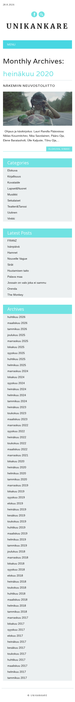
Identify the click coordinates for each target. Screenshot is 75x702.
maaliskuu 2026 (17, 323)
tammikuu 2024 (17, 401)
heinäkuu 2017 (16, 641)
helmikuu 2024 (16, 395)
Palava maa (14, 276)
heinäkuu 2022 (16, 437)
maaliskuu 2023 (17, 419)
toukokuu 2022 (16, 443)
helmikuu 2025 (16, 365)
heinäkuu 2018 (16, 581)
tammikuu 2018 (17, 611)
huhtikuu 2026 (16, 317)
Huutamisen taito (18, 270)
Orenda (12, 288)
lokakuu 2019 (15, 491)
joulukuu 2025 (16, 335)
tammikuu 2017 (17, 677)
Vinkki (66, 148)
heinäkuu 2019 (16, 509)
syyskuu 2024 (16, 383)
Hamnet (12, 252)
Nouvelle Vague (17, 258)
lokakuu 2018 (15, 563)
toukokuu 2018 (16, 587)
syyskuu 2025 (16, 353)
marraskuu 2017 (17, 617)
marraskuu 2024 (17, 371)
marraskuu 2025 (17, 341)
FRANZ (12, 240)
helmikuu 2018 (16, 605)
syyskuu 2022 (16, 431)
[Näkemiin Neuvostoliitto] (37, 124)
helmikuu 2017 (16, 671)
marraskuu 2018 (17, 557)
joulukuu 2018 (16, 551)
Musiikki (12, 194)
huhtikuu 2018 (16, 593)
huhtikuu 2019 (16, 527)
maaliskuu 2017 (17, 665)
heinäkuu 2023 (16, 407)
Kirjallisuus (14, 176)
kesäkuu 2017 (16, 647)
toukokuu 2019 (16, 521)
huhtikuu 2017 (16, 659)
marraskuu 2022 (17, 425)
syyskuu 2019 (16, 497)
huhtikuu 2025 (16, 359)
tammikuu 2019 (17, 545)
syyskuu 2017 (16, 629)
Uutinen (12, 212)
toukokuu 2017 (16, 653)
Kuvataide (13, 182)
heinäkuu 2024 (16, 389)
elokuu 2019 (15, 503)
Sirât (10, 264)
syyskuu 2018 (16, 569)
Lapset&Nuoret (16, 188)
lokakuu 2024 (15, 377)
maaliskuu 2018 (17, 599)
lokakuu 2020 (15, 461)
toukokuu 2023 (16, 413)
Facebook (34, 14)
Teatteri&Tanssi (17, 206)
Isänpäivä (13, 246)
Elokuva (54, 148)
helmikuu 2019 (16, 539)
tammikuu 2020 (17, 479)
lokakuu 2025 (15, 347)
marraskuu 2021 (17, 455)
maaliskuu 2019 (17, 533)
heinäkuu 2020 (16, 467)
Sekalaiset (13, 200)
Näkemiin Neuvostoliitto (29, 86)
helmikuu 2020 (16, 473)
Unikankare (37, 26)
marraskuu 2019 (17, 485)
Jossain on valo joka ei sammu (26, 282)
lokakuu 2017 (15, 623)
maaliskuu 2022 (17, 449)
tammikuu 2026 (17, 329)
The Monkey (15, 294)
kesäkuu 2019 (16, 515)
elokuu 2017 (15, 635)
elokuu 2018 (15, 575)
